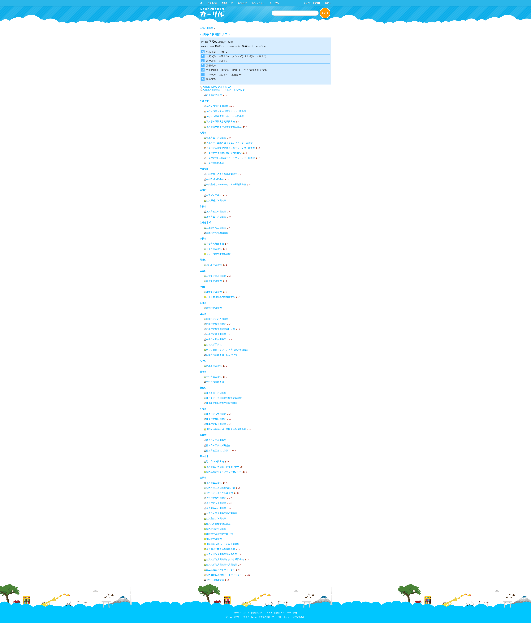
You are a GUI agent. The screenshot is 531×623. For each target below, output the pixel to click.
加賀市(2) (211, 56)
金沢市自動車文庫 (215, 580)
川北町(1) (249, 56)
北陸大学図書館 (214, 539)
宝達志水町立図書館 (216, 227)
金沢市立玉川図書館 (216, 503)
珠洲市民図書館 (214, 308)
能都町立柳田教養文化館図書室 (221, 403)
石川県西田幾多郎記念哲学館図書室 (224, 126)
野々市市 (204, 456)
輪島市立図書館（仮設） (218, 450)
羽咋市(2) (211, 74)
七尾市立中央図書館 (216, 138)
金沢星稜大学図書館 (216, 518)
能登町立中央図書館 (216, 393)
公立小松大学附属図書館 (218, 254)
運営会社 (238, 617)
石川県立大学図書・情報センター (222, 466)
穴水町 (203, 360)
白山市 (203, 314)
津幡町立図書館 (214, 292)
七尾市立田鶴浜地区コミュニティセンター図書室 (230, 148)
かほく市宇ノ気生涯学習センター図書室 (226, 111)
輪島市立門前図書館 (216, 440)
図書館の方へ (257, 613)
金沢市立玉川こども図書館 (219, 493)
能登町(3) (236, 70)
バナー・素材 (291, 613)
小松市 (203, 238)
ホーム (229, 617)
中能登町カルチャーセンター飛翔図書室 (226, 184)
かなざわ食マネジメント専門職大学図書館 (227, 349)
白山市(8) (223, 74)
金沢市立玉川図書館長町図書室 (221, 513)
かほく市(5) (237, 56)
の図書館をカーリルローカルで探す (224, 90)
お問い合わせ (299, 617)
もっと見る (275, 3)
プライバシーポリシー (281, 617)
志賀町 (203, 271)
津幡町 (203, 287)
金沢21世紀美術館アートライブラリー (225, 575)
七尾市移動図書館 (215, 163)
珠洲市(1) (223, 61)
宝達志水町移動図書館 (217, 233)
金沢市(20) (224, 56)
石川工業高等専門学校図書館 (220, 297)
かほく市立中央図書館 (217, 106)
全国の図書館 (206, 28)
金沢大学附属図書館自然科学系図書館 (225, 559)
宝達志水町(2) (238, 74)
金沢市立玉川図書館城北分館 (220, 488)
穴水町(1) (211, 52)
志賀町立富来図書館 (216, 276)
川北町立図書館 (214, 265)
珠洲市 (203, 303)
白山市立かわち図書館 (217, 319)
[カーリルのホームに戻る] (212, 16)
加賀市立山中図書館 (216, 211)
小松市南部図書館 (215, 243)
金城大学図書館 (214, 344)
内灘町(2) (223, 52)
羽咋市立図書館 (214, 377)
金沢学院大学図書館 (216, 529)
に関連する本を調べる (217, 87)
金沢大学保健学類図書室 (218, 523)
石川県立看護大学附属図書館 (220, 121)
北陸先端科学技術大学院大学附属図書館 (226, 429)
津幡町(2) (211, 65)
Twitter (254, 617)
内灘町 (203, 190)
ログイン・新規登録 (312, 3)
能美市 (203, 409)
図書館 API (279, 613)
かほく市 (204, 101)
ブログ (246, 617)
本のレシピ (242, 3)
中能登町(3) (212, 70)
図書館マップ (227, 3)
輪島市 (203, 435)
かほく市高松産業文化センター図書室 (225, 116)
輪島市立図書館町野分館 (218, 445)
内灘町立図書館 (214, 195)
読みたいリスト (258, 3)
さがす (325, 13)
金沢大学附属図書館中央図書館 (221, 564)
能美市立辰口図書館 (216, 419)
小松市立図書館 (214, 249)
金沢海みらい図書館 (216, 508)
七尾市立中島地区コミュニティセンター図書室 (229, 143)
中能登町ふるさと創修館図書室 (221, 174)
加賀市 (203, 206)
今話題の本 (212, 3)
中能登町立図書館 (215, 179)
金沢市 (203, 477)
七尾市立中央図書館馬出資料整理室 (224, 153)
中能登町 (204, 169)
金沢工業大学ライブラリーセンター (224, 472)
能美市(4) (262, 70)
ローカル (268, 613)
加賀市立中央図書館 (216, 217)
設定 (328, 3)
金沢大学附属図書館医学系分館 (221, 554)
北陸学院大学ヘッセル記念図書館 (222, 544)
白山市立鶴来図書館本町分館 (220, 329)
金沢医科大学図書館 (216, 200)
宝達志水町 (205, 222)
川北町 (203, 260)
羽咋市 (203, 371)
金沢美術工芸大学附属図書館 (220, 549)
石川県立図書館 (214, 95)
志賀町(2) (211, 61)
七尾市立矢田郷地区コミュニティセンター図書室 (230, 158)
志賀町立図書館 (214, 281)
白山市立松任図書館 (216, 339)
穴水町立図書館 (214, 366)
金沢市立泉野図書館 (216, 498)
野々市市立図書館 (215, 461)
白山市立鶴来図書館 (216, 324)
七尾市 (203, 132)
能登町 (203, 387)
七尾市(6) (224, 70)
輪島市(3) (211, 79)
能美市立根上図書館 (216, 424)
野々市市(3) (250, 70)
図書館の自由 (264, 617)
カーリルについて (241, 613)
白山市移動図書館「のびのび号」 (222, 355)
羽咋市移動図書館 (215, 382)
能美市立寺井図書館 (216, 414)
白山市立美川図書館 (216, 334)
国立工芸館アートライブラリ (220, 570)
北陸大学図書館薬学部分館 (219, 534)
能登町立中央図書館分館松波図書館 (224, 398)
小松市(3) (261, 56)
